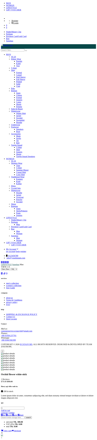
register (23, 251)
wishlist (11, 413)
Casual (19, 75)
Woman (19, 233)
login (18, 251)
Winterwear (15, 111)
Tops (18, 165)
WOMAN (10, 5)
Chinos (19, 95)
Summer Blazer (22, 170)
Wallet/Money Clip (13, 32)
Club (18, 86)
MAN (8, 3)
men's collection (12, 283)
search (28, 417)
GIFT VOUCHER (13, 10)
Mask (18, 136)
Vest (18, 66)
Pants (18, 213)
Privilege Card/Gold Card (16, 36)
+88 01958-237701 (8, 335)
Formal (19, 73)
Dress (13, 186)
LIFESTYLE (11, 8)
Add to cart (5, 410)
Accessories (16, 134)
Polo (13, 88)
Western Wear (16, 163)
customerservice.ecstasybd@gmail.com (16, 331)
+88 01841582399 (8, 340)
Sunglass (9, 41)
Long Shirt (20, 175)
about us (9, 298)
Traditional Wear (17, 177)
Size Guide (10, 288)
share (21, 415)
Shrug (13, 204)
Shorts (18, 104)
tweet (9, 415)
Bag (7, 39)
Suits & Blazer (17, 109)
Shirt (13, 70)
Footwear (15, 127)
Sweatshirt (20, 120)
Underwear (15, 125)
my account (10, 251)
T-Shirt (14, 68)
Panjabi (19, 61)
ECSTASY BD (26, 344)
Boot (18, 131)
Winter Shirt (21, 113)
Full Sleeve (20, 79)
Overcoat (19, 197)
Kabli (18, 63)
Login (15, 23)
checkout (17, 431)
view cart (7, 431)
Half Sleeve (21, 77)
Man (18, 224)
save (15, 415)
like (4, 415)
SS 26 (13, 57)
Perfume (9, 34)
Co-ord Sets (16, 188)
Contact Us (10, 317)
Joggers (19, 100)
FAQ (8, 304)
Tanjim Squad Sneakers (25, 156)
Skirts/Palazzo (21, 211)
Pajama (19, 107)
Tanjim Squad (16, 145)
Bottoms (14, 206)
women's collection (13, 285)
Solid (18, 84)
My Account (11, 249)
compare (4, 413)
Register (14, 21)
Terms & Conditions (14, 300)
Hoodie (19, 122)
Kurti (18, 181)
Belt (17, 143)
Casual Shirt (21, 172)
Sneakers (19, 129)
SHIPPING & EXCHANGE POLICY (21, 314)
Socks (18, 138)
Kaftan (19, 184)
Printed (19, 82)
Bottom (14, 91)
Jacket (18, 116)
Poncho (19, 199)
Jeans (18, 93)
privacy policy (11, 302)
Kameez (19, 179)
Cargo (18, 102)
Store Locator (11, 319)
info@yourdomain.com (16, 258)
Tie (17, 141)
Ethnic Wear (16, 59)
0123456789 (13, 256)
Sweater (19, 118)
